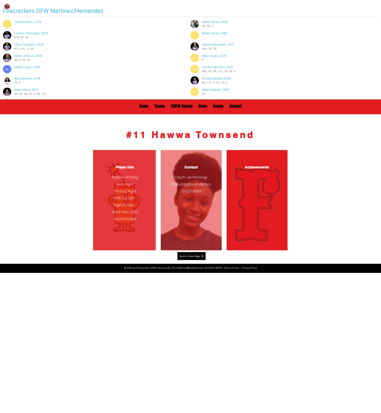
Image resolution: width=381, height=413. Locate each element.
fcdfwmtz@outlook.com (191, 184)
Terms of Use (231, 267)
